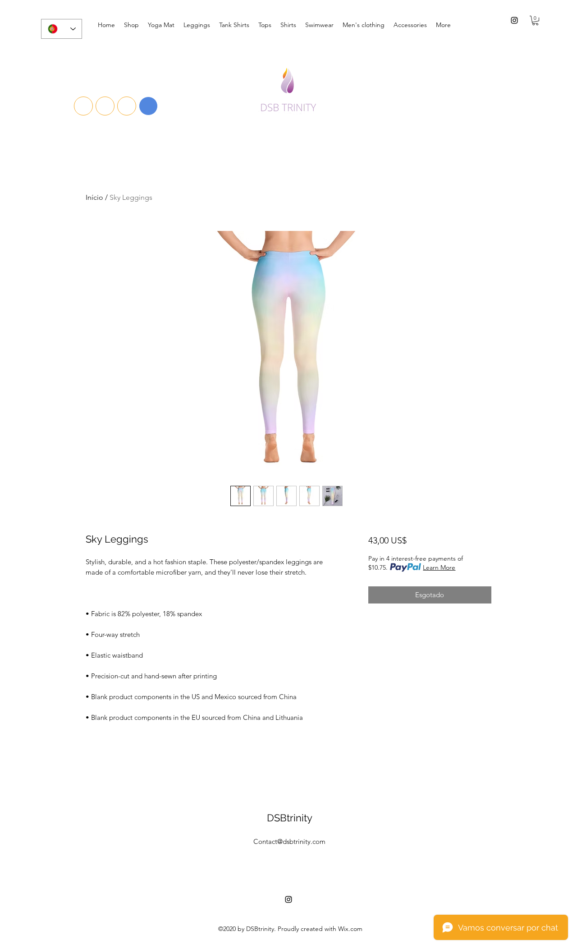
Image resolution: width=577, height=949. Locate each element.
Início (94, 197)
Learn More (439, 567)
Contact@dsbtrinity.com (289, 841)
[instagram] (514, 20)
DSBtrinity (289, 818)
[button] (535, 20)
